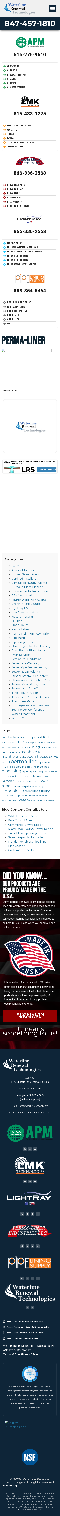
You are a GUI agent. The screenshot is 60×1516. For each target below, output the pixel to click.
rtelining (37, 776)
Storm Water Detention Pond (31, 680)
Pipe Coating (16, 846)
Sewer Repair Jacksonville (25, 837)
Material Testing (22, 616)
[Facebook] (25, 1149)
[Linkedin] (30, 1149)
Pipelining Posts (22, 642)
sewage (47, 776)
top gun (42, 786)
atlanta (5, 737)
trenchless (12, 790)
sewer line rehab (26, 781)
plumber (46, 772)
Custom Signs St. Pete (23, 850)
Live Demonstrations (25, 612)
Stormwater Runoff (25, 688)
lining (35, 747)
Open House (20, 625)
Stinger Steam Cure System (30, 676)
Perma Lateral (21, 629)
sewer (9, 780)
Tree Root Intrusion (25, 692)
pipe (12, 766)
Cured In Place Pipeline (27, 587)
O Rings (17, 621)
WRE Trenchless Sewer (24, 816)
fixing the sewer (44, 742)
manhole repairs (11, 752)
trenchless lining (37, 791)
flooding (15, 748)
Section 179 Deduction (27, 659)
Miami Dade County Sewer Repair (30, 829)
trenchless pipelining (15, 795)
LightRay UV (20, 608)
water (23, 800)
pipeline (21, 766)
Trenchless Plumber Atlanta (31, 697)
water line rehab (37, 800)
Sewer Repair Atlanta (26, 671)
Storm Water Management (30, 684)
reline (53, 771)
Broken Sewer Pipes (25, 574)
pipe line (31, 766)
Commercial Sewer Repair (25, 824)
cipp (21, 742)
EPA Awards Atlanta (25, 595)
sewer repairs (22, 786)
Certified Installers (24, 578)
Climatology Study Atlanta (29, 582)
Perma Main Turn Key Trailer (31, 633)
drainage (30, 743)
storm (34, 787)
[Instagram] (38, 1214)
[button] (52, 8)
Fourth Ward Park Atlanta (29, 599)
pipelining (11, 770)
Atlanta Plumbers (24, 570)
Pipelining (18, 637)
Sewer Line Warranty (25, 663)
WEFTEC (18, 718)
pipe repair (29, 771)
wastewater (9, 800)
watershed (52, 801)
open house (37, 756)
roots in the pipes (21, 776)
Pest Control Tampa (21, 820)
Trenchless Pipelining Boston (27, 833)
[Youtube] (35, 1149)
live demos (49, 747)
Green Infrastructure (26, 603)
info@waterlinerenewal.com (33, 1106)
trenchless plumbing (38, 796)
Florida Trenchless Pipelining (27, 841)
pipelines (43, 766)
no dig (22, 757)
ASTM (16, 565)
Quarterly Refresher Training (31, 646)
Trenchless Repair (24, 701)
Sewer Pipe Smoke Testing (29, 667)
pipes (39, 772)
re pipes (6, 776)
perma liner (25, 761)
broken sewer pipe (22, 737)
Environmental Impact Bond (31, 591)
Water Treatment (23, 714)
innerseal (25, 747)
